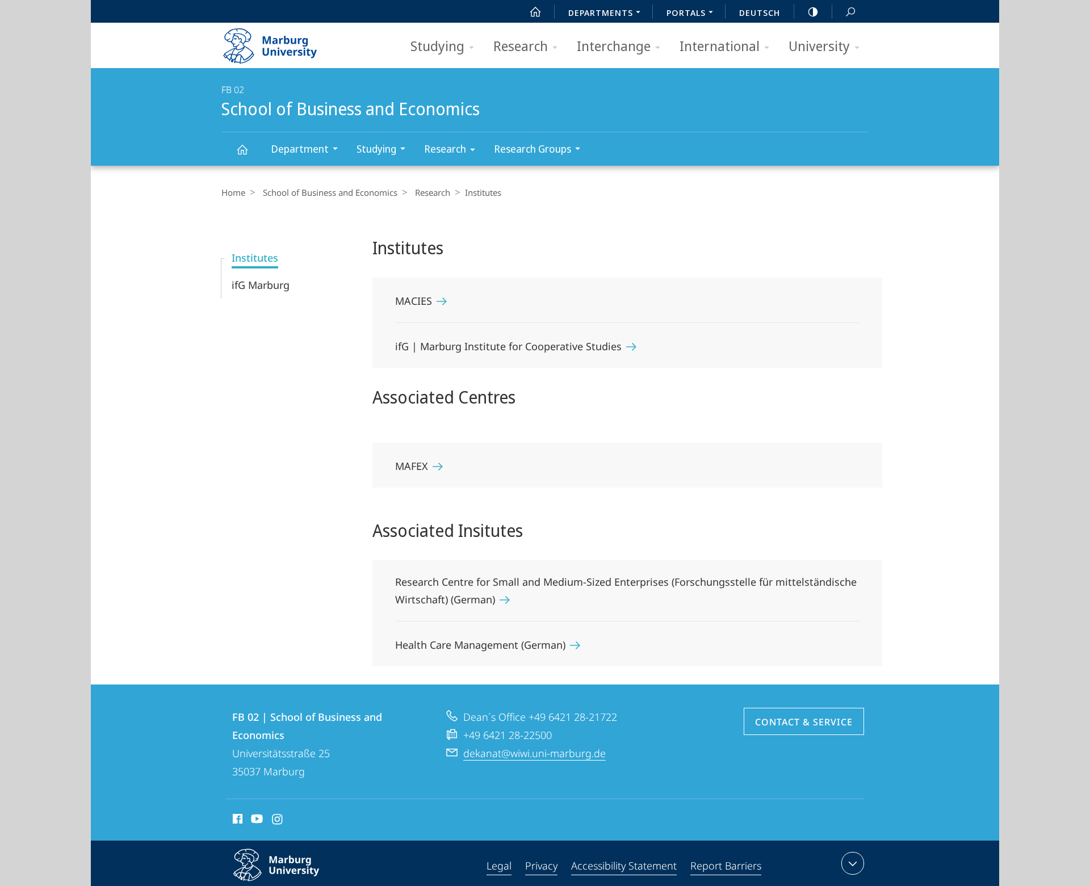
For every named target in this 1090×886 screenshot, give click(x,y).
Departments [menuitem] (600, 12)
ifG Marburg (261, 285)
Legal (499, 865)
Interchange (614, 45)
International (720, 45)
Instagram (278, 821)
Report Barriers (725, 865)
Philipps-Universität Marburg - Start (292, 42)
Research (520, 45)
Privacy (541, 865)
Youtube (256, 821)
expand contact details (852, 863)
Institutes (255, 257)
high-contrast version (813, 11)
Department (300, 149)
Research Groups (532, 149)
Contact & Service (804, 722)
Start (535, 11)
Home (233, 192)
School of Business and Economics (241, 149)
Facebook (236, 821)
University (819, 45)
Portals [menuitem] (686, 12)
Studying (437, 45)
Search (850, 11)
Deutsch (759, 12)
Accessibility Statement (624, 865)
